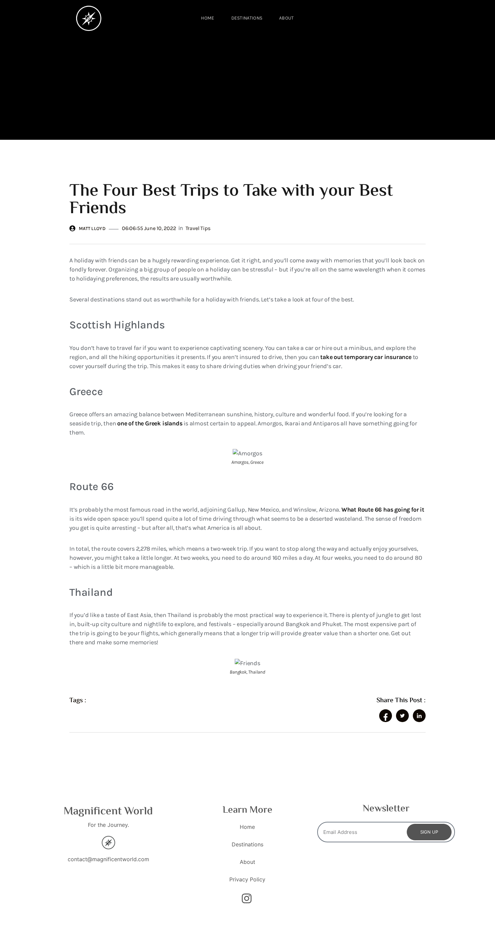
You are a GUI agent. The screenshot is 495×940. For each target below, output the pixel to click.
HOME (207, 18)
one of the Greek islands (149, 423)
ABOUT (286, 18)
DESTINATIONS (247, 18)
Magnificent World (108, 811)
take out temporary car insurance (365, 357)
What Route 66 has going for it (382, 509)
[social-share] (385, 715)
